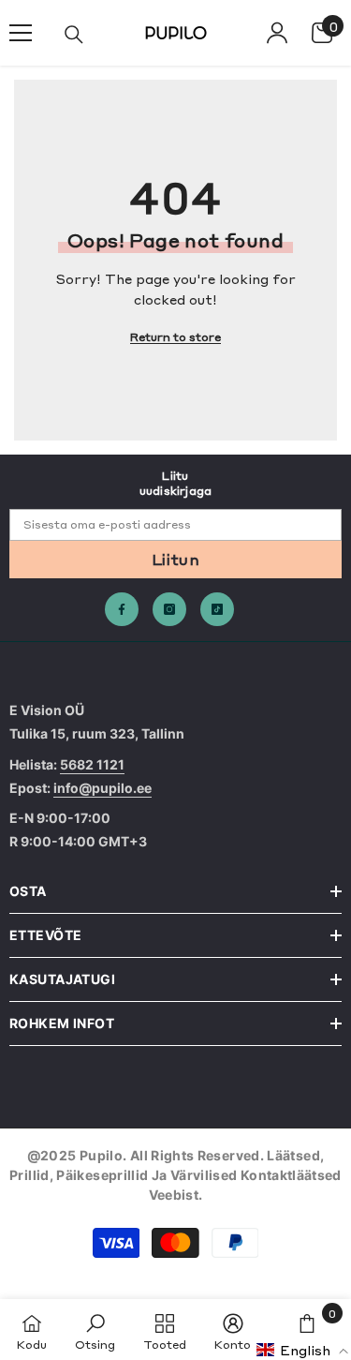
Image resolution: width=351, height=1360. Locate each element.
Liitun (175, 558)
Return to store (175, 336)
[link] (95, 1329)
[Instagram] (169, 609)
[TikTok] (217, 609)
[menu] (20, 33)
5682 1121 (92, 764)
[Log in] (277, 33)
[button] (303, 1349)
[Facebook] (122, 609)
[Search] (74, 34)
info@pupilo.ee (102, 788)
